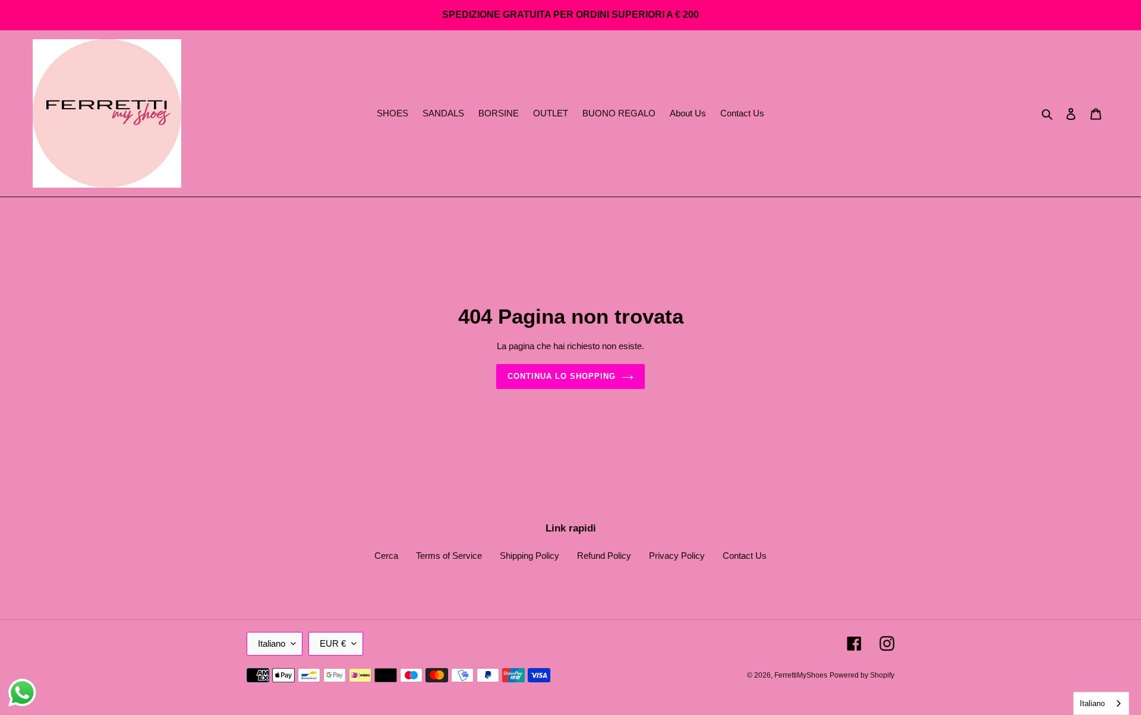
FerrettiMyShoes (800, 675)
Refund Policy (604, 556)
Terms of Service (449, 556)
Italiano (271, 643)
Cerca (386, 556)
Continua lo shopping (562, 376)
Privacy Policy (677, 556)
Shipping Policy (529, 556)
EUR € (333, 643)
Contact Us (745, 556)
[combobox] (1101, 703)
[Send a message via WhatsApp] (22, 692)
